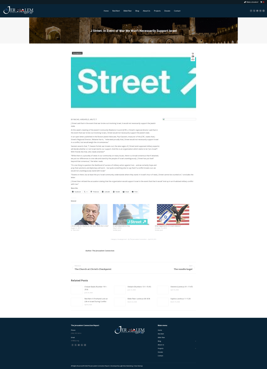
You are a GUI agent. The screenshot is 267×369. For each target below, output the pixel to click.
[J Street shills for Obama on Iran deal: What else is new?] (91, 214)
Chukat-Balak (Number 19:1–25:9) (95, 288)
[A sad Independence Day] (133, 214)
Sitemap (140, 366)
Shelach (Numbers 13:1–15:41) (139, 287)
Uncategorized (77, 53)
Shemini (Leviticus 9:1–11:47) (182, 287)
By (137, 239)
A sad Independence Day (121, 226)
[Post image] (76, 290)
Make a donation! (252, 2)
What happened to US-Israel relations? (168, 226)
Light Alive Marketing (126, 366)
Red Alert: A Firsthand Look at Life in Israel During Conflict (96, 300)
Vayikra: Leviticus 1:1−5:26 (181, 299)
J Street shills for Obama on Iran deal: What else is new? (89, 226)
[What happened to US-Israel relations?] (175, 214)
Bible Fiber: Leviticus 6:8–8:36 (139, 299)
